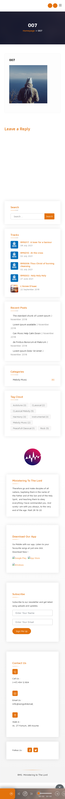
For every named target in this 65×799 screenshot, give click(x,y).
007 (12, 60)
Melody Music (20, 379)
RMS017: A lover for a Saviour (36, 242)
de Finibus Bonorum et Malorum (29, 342)
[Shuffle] (57, 794)
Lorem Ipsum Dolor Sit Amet (27, 351)
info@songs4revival (22, 704)
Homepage (29, 30)
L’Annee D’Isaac (28, 286)
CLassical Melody (23, 411)
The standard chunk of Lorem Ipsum (31, 315)
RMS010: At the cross (31, 253)
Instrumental (40, 416)
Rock (44, 428)
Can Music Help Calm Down (27, 333)
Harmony (19, 416)
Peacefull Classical (23, 428)
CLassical (38, 405)
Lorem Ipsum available (24, 324)
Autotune (19, 405)
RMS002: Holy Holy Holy (33, 275)
